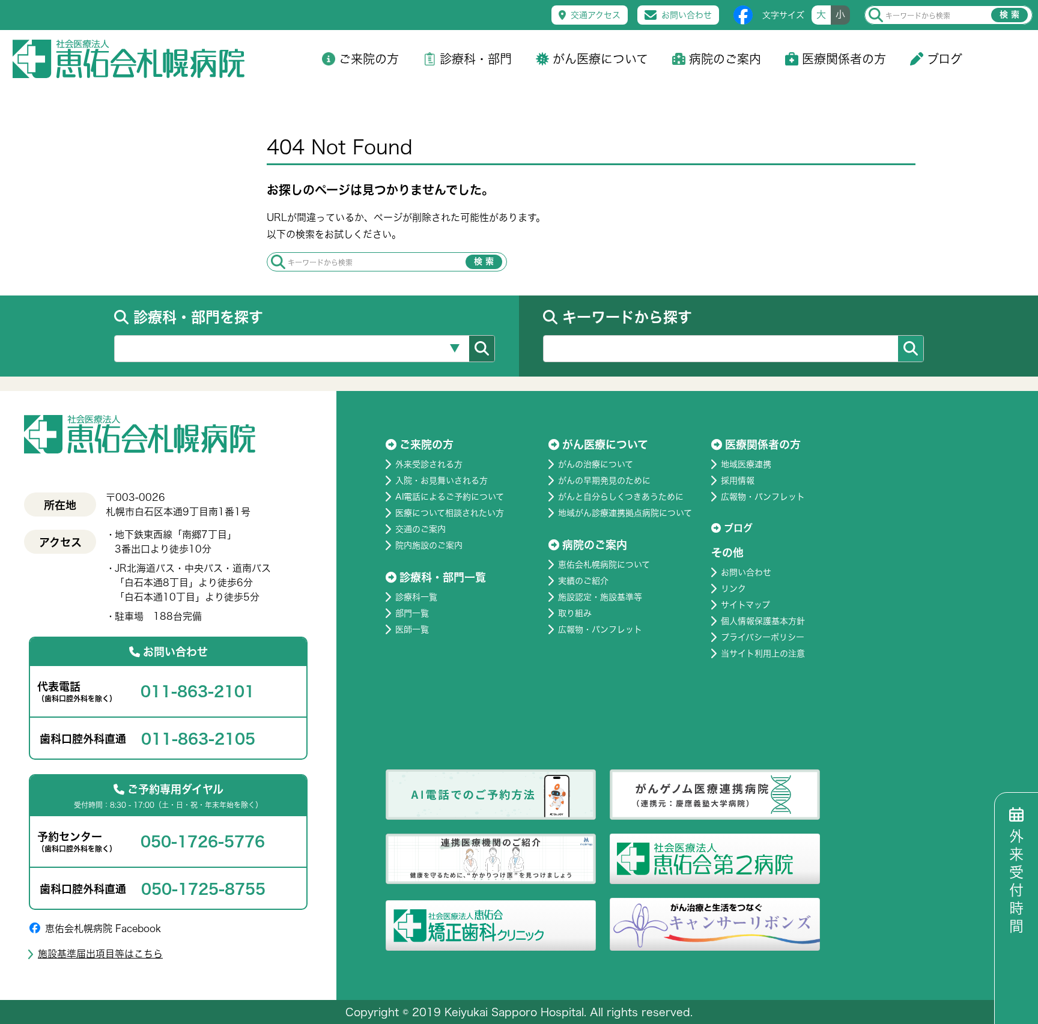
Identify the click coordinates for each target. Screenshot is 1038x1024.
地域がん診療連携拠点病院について (625, 513)
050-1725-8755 (203, 889)
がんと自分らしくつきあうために (621, 496)
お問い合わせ (686, 15)
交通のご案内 (420, 529)
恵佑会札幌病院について (604, 564)
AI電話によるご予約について (449, 496)
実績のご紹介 (583, 581)
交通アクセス (596, 15)
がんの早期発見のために (604, 480)
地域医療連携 (746, 464)
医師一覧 (412, 629)
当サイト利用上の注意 (763, 653)
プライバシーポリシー (762, 637)
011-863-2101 (198, 691)
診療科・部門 (476, 59)
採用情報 (737, 480)
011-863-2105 (198, 739)
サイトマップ (745, 605)
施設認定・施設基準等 (600, 597)
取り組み (575, 613)
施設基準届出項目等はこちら (100, 954)
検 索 (1009, 14)
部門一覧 (412, 613)
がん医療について (600, 59)
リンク (733, 588)
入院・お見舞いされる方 (441, 480)
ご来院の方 (369, 59)
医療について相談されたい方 (449, 513)
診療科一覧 (416, 597)
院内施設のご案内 (429, 545)
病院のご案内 (725, 59)
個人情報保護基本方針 (763, 621)
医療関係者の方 (844, 59)
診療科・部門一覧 (442, 577)
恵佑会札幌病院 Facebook (103, 928)
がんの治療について (595, 464)
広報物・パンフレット (600, 629)
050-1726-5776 (203, 841)
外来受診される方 (429, 464)
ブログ (944, 59)
